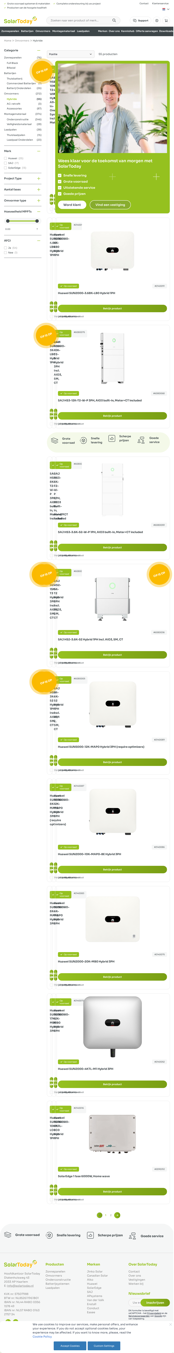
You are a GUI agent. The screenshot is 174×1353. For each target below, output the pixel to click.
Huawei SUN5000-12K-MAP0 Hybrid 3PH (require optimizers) (101, 747)
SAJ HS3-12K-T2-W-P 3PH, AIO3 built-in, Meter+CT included (100, 400)
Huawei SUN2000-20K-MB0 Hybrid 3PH (86, 961)
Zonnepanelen (10, 31)
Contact (144, 3)
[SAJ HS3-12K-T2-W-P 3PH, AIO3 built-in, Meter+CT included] (112, 358)
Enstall (91, 1304)
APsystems (94, 1296)
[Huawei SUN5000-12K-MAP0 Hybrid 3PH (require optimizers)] (112, 704)
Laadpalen (83, 31)
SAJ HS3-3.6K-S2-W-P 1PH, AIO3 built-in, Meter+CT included (100, 532)
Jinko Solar (95, 1271)
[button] (22, 50)
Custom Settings (104, 1345)
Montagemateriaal (63, 31)
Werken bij (135, 1284)
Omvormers (43, 31)
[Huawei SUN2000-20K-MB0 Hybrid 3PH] (112, 919)
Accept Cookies (70, 1345)
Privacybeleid (154, 1313)
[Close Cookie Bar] (171, 1324)
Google (158, 1316)
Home (7, 40)
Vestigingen (136, 1279)
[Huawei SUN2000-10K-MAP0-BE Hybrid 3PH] (112, 812)
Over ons (114, 31)
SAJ (90, 1292)
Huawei (92, 1284)
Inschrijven (155, 1303)
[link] (100, 1215)
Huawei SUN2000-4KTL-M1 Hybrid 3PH (85, 1069)
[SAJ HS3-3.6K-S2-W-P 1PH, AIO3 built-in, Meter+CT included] (112, 490)
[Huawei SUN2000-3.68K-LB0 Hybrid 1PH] (112, 251)
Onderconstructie (58, 1279)
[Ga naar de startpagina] (20, 20)
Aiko (90, 1279)
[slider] (8, 221)
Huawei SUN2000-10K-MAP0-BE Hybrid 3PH (89, 854)
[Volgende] (117, 1215)
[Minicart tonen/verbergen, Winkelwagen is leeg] (166, 20)
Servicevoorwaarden (139, 1316)
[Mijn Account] (157, 20)
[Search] (114, 20)
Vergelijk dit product (73, 316)
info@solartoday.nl (20, 1286)
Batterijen (27, 31)
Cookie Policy (42, 1336)
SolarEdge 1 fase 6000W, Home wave (84, 1176)
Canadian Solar (97, 1275)
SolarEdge (94, 1288)
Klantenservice (160, 3)
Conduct (93, 1308)
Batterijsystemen (57, 1284)
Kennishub (127, 31)
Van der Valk (95, 1300)
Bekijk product (112, 308)
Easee (91, 1312)
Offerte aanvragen (147, 31)
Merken (102, 31)
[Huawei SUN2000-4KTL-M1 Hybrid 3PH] (112, 1026)
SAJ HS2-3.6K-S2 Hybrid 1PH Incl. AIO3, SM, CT (90, 639)
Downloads (166, 31)
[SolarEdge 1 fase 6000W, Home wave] (112, 1134)
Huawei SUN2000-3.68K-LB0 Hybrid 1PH (86, 293)
